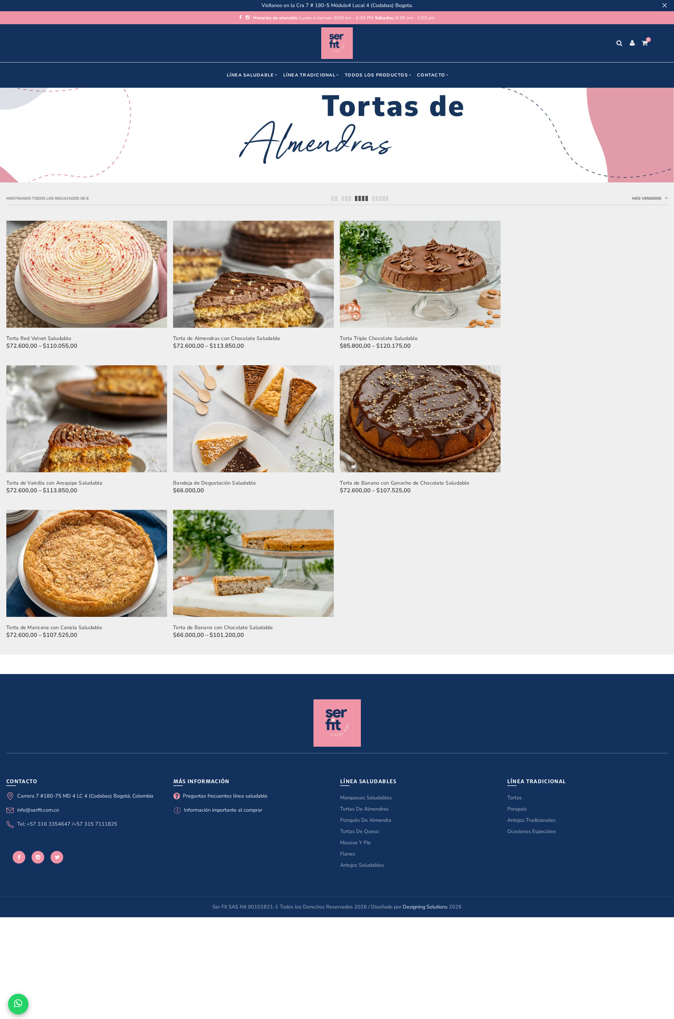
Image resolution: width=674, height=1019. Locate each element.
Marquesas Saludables (366, 797)
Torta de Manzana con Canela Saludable (54, 627)
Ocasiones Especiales (531, 831)
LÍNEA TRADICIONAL (309, 75)
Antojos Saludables (362, 864)
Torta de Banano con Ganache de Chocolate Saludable (404, 483)
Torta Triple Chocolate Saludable (379, 338)
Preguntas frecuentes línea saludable (225, 795)
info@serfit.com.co (38, 809)
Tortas (514, 797)
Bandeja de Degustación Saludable (214, 483)
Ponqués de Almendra (365, 820)
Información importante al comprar (223, 809)
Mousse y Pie (355, 842)
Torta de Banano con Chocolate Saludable (223, 627)
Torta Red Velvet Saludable (38, 338)
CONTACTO (431, 75)
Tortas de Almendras (364, 808)
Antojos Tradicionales (531, 820)
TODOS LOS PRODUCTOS (376, 75)
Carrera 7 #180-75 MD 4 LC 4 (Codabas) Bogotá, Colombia (85, 795)
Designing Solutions (425, 906)
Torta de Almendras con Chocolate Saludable (226, 338)
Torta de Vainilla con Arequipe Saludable (54, 483)
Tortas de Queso (359, 831)
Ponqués (517, 808)
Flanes (347, 853)
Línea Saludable (250, 75)
